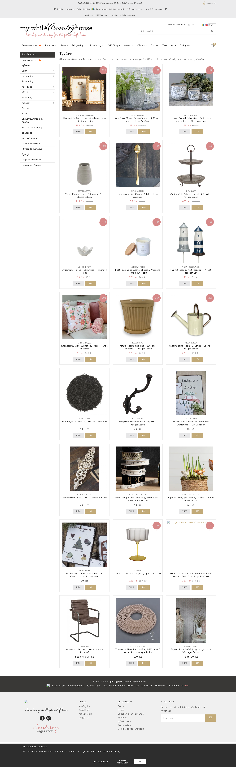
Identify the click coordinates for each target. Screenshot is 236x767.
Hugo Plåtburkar (31, 159)
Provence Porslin (32, 165)
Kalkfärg (113, 45)
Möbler (140, 45)
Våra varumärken (31, 143)
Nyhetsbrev (124, 721)
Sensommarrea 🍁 (31, 45)
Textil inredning (32, 127)
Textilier (168, 45)
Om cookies (124, 725)
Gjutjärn (27, 154)
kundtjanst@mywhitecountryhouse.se (124, 681)
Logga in (211, 3)
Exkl (193, 25)
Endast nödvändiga (122, 761)
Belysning (77, 45)
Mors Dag (27, 97)
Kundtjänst (85, 706)
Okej (140, 762)
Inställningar (100, 762)
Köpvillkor (85, 714)
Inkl (185, 25)
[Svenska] (203, 24)
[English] (207, 24)
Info (78, 132)
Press (121, 710)
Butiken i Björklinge (131, 714)
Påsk (24, 113)
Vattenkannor (29, 138)
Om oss (122, 706)
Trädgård (185, 45)
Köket (127, 45)
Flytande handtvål (33, 149)
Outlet (154, 45)
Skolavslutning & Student (32, 120)
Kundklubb (84, 710)
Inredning (95, 45)
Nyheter (49, 45)
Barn (63, 45)
